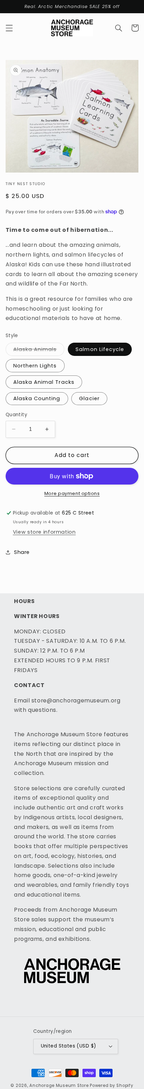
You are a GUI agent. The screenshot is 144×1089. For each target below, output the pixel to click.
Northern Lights (35, 365)
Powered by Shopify (111, 1085)
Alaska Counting (36, 398)
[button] (9, 28)
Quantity (16, 414)
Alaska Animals (39, 350)
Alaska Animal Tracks (43, 382)
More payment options (72, 493)
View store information (44, 531)
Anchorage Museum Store (58, 1085)
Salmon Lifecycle (99, 349)
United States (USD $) (68, 1046)
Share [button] (22, 552)
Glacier (89, 398)
